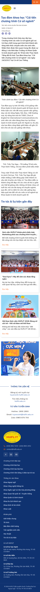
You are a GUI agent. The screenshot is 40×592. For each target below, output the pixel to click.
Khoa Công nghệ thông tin (14, 486)
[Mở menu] (14, 8)
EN (37, 2)
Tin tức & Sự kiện (10, 538)
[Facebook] (6, 454)
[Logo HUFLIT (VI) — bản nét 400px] (6, 8)
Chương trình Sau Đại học (13, 469)
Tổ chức (6, 522)
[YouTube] (11, 454)
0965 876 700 (22, 417)
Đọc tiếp (5, 245)
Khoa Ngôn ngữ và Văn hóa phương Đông (19, 490)
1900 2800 (24, 411)
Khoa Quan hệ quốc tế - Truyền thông (18, 494)
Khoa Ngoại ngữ (10, 482)
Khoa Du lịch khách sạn (12, 501)
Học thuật (7, 534)
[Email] (16, 454)
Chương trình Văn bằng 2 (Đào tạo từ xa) (19, 473)
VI (34, 2)
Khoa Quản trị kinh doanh (13, 498)
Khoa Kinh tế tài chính (12, 505)
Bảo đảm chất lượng (11, 526)
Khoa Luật (7, 509)
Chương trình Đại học (12, 465)
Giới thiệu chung (10, 519)
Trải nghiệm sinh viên (12, 530)
